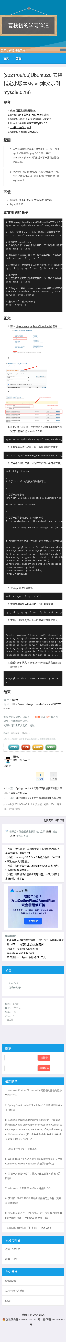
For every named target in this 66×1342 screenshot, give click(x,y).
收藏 (11, 809)
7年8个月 (17, 1007)
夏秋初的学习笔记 (28, 25)
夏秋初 (15, 700)
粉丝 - (17, 759)
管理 (18, 58)
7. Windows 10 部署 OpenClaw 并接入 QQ (27, 1188)
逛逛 (12, 835)
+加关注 (7, 766)
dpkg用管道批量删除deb (23, 110)
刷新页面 (48, 820)
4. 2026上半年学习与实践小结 (21, 1148)
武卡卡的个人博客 (14, 1290)
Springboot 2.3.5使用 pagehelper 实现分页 (38, 797)
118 (14, 1011)
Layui (8, 1300)
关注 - (26, 759)
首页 (6, 58)
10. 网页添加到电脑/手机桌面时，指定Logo (28, 1227)
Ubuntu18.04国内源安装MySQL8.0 (28, 123)
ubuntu (15, 733)
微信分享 (51, 747)
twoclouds (10, 1280)
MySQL (26, 733)
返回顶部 (59, 820)
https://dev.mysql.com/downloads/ (34, 326)
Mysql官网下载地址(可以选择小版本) (29, 114)
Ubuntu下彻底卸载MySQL (24, 131)
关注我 (26, 747)
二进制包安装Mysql (20, 127)
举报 (17, 809)
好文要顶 (14, 747)
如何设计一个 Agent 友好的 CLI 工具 (26, 957)
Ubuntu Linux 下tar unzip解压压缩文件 (30, 119)
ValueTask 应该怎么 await (20, 953)
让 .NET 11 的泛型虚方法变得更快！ (26, 944)
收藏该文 (38, 747)
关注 (48, 716)
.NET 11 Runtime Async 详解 (22, 948)
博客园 (25, 1314)
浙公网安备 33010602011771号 (23, 1319)
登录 (48, 831)
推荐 (37, 716)
